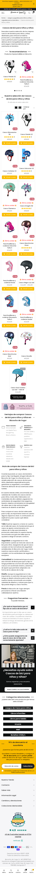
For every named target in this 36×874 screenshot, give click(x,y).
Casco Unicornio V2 (26, 170)
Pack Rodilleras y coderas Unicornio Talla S (26, 83)
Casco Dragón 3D (26, 207)
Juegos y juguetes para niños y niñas (20, 19)
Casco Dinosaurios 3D (9, 135)
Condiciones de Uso (25, 772)
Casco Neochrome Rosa (26, 245)
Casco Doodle (26, 357)
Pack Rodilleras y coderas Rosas (9, 283)
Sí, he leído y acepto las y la (19, 773)
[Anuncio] (17, 3)
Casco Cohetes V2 (9, 172)
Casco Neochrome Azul (9, 356)
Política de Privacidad (18, 774)
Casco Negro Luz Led (26, 284)
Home (4, 19)
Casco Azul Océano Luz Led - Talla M (18, 390)
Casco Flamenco (9, 210)
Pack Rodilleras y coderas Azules (26, 320)
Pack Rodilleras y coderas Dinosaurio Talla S (9, 319)
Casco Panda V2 (9, 78)
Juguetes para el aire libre (10, 21)
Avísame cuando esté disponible (18, 398)
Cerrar (33, 4)
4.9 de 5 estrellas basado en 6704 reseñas (18, 837)
